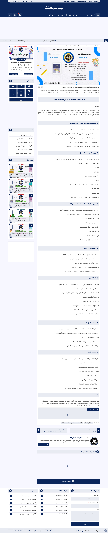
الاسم (95, 495)
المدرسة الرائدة (51, 15)
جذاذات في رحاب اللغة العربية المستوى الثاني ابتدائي (21, 174)
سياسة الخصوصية (81, 1)
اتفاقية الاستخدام (18, 530)
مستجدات (82, 15)
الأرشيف (10, 530)
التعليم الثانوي (61, 15)
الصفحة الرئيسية (96, 45)
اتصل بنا (89, 1)
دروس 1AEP (64, 422)
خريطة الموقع (66, 1)
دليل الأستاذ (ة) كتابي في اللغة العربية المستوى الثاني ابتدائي (21, 189)
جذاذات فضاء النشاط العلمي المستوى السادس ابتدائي (21, 219)
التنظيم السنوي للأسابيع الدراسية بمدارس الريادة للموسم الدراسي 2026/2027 (46, 40)
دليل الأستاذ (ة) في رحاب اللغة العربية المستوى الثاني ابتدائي (21, 204)
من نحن (95, 1)
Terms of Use (73, 1)
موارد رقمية (75, 15)
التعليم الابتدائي (91, 15)
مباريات (69, 15)
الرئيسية (49, 530)
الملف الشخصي (42, 444)
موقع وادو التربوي (80, 530)
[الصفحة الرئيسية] (98, 15)
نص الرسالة (93, 509)
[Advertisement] (54, 28)
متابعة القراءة (14, 74)
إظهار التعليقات (66, 481)
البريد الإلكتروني (92, 502)
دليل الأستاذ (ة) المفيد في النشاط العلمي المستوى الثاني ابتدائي (21, 234)
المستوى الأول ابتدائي (76, 422)
